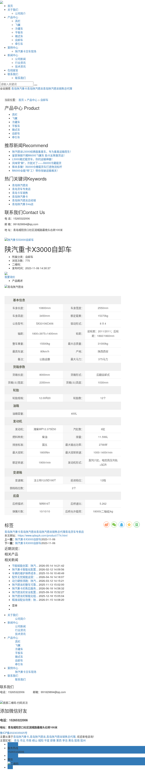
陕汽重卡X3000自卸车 (28, 539)
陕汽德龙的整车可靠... (25, 584)
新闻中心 (13, 55)
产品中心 (13, 17)
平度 (46, 740)
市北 (22, 740)
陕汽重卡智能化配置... (25, 569)
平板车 (19, 32)
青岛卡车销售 (20, 193)
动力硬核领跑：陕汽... (25, 581)
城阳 (40, 740)
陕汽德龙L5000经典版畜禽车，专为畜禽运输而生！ (42, 151)
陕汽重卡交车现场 (25, 51)
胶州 (83, 740)
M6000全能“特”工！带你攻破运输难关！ (35, 170)
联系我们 (13, 74)
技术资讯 (20, 66)
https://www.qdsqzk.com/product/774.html (42, 535)
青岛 (16, 740)
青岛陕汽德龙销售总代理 (57, 88)
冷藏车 (19, 28)
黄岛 (71, 740)
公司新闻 (20, 59)
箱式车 (19, 36)
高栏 (17, 21)
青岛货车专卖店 (21, 189)
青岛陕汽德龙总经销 (24, 200)
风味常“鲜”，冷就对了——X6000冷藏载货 (36, 163)
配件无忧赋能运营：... (25, 577)
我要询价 (10, 277)
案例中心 (13, 47)
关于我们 (13, 9)
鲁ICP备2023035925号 (13, 733)
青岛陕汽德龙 (35, 88)
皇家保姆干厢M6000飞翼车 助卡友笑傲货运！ (39, 155)
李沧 (65, 740)
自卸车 (19, 40)
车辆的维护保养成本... (25, 573)
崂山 (34, 740)
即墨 (53, 740)
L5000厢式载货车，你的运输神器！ (33, 159)
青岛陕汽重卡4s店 (22, 204)
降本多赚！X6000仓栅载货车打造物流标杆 (37, 167)
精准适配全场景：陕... (25, 600)
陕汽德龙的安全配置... (25, 592)
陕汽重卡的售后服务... (25, 588)
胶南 (77, 740)
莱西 (59, 740)
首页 (10, 6)
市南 (28, 740)
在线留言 (13, 70)
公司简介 (20, 13)
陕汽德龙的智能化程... (25, 596)
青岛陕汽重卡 (19, 88)
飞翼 (17, 25)
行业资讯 (20, 62)
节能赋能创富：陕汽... (25, 565)
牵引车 (19, 43)
